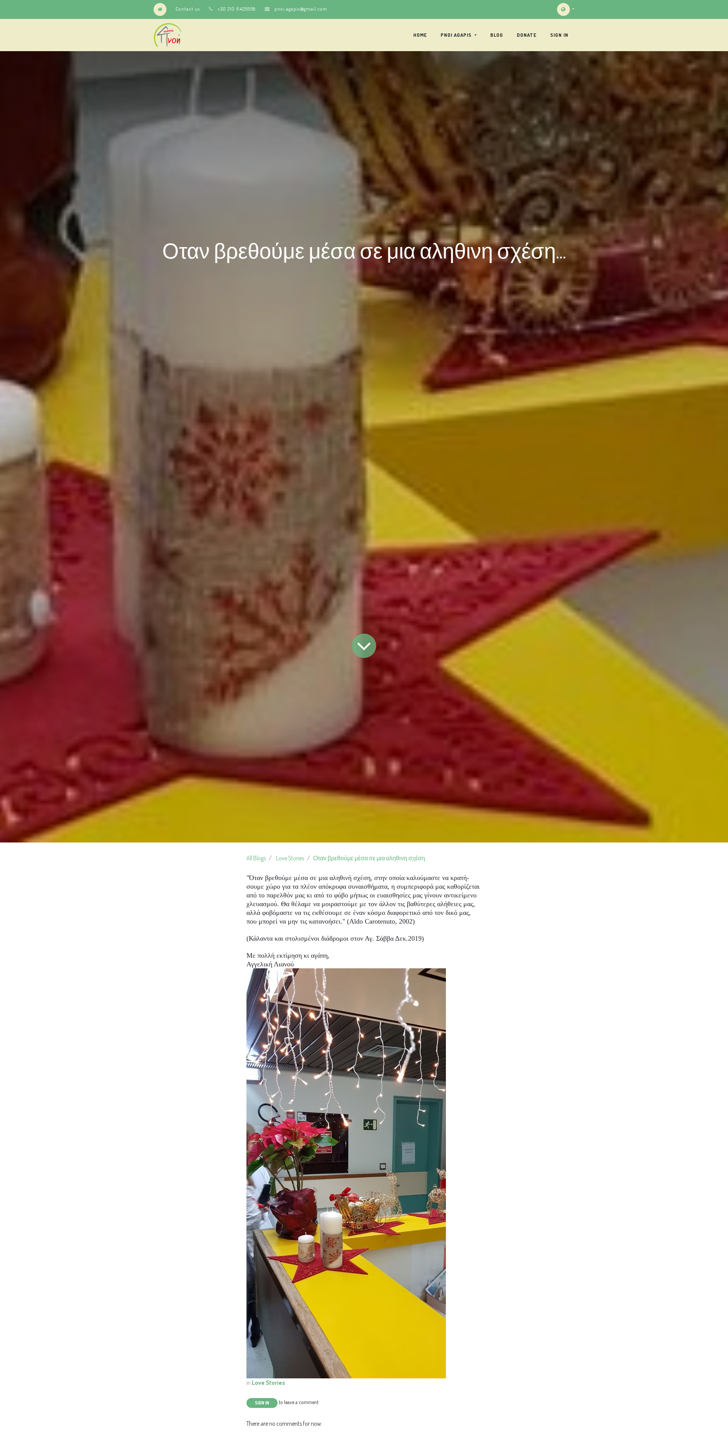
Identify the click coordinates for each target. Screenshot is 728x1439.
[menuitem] (420, 35)
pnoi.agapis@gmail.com (301, 9)
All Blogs (256, 858)
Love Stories (290, 858)
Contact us (188, 9)
